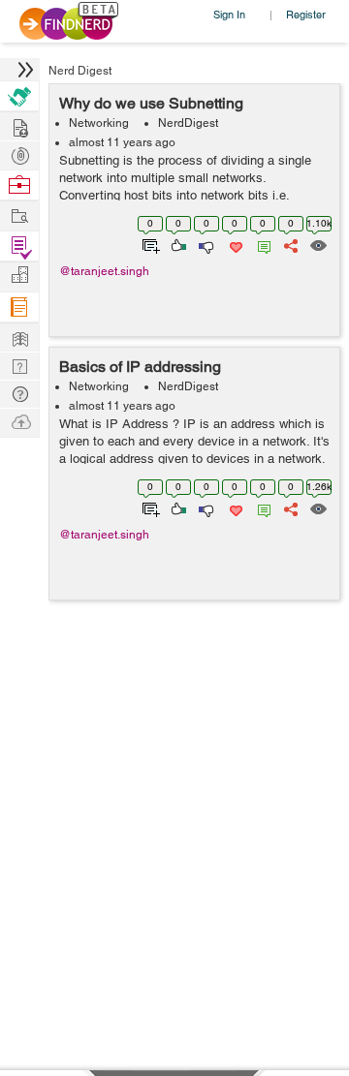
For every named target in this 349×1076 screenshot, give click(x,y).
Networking (99, 123)
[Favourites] (234, 244)
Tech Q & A (19, 365)
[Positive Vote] (177, 244)
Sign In (229, 14)
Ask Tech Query (19, 393)
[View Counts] (317, 244)
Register (306, 14)
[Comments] (260, 244)
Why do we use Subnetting (151, 103)
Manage (19, 246)
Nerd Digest (79, 70)
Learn (19, 307)
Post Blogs (19, 421)
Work (19, 185)
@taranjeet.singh (104, 271)
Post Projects (19, 125)
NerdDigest (188, 123)
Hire (19, 96)
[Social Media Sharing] (289, 244)
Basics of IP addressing (140, 366)
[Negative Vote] (205, 244)
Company (19, 275)
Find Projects (19, 214)
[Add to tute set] (149, 244)
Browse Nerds (19, 153)
